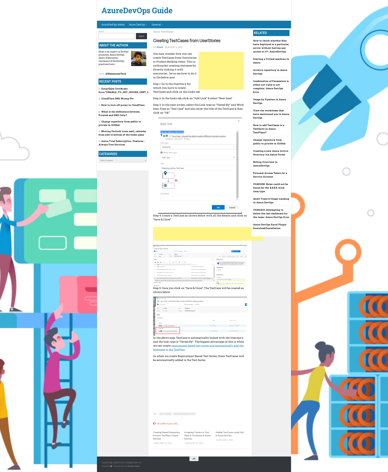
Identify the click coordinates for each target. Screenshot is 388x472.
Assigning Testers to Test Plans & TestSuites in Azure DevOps (197, 435)
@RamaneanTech (115, 73)
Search (101, 31)
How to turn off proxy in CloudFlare (123, 104)
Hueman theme (134, 466)
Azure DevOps (137, 24)
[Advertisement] (221, 71)
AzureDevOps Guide (137, 10)
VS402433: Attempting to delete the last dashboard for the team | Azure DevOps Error (271, 213)
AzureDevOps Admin (113, 24)
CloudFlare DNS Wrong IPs (117, 98)
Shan (160, 47)
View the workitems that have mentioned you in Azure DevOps (271, 114)
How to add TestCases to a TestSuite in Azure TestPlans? (268, 129)
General (156, 24)
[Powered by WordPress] (111, 466)
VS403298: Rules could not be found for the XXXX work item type (270, 188)
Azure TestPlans (163, 31)
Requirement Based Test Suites (184, 414)
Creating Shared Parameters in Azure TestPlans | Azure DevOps (166, 435)
